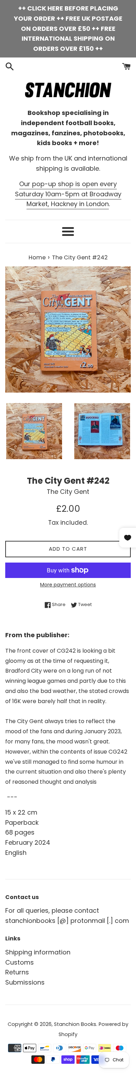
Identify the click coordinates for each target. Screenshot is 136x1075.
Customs (19, 962)
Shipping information (37, 952)
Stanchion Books (75, 1024)
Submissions (25, 982)
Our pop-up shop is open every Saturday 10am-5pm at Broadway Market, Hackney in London (68, 194)
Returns (17, 972)
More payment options (68, 584)
